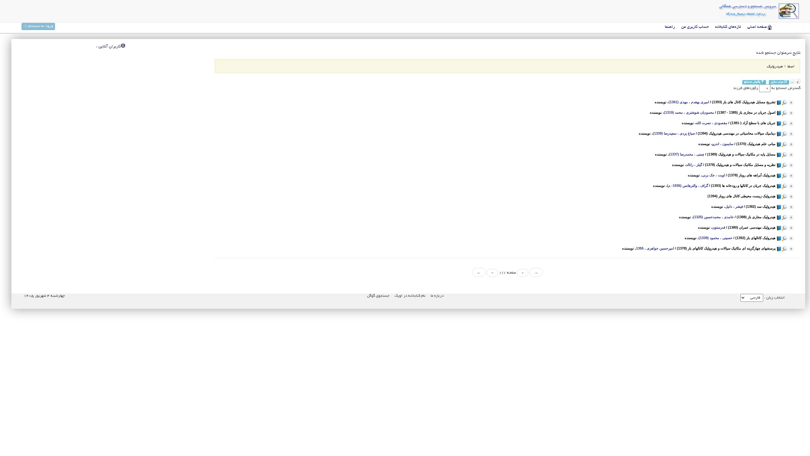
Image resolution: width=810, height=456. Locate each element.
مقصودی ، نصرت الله (711, 123)
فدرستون (718, 227)
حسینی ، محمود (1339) (715, 238)
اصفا (790, 67)
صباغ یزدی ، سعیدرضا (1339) (674, 133)
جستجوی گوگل (378, 296)
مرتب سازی (777, 82)
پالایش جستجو (752, 82)
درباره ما (437, 296)
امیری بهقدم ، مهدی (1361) (689, 102)
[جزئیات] (791, 102)
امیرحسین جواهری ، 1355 (655, 248)
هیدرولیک (774, 67)
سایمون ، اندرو (722, 144)
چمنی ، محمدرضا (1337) (686, 154)
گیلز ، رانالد (694, 165)
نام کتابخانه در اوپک (410, 296)
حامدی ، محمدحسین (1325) (713, 217)
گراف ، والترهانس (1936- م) (687, 185)
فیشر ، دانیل (734, 206)
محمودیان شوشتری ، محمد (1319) (689, 112)
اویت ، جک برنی (713, 175)
